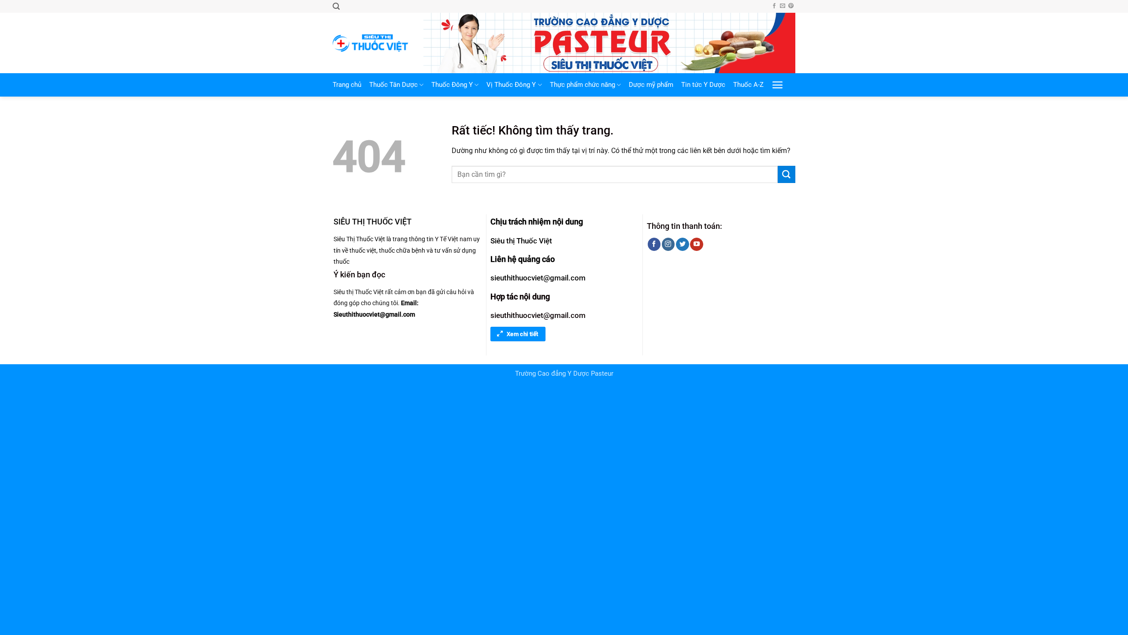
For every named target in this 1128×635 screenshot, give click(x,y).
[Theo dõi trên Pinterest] (791, 6)
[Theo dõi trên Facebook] (774, 6)
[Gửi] (786, 174)
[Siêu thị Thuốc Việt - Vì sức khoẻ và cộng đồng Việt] (371, 43)
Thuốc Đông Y (452, 85)
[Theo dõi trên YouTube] (696, 244)
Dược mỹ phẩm (651, 85)
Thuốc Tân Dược (393, 85)
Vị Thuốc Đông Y (511, 85)
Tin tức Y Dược (703, 85)
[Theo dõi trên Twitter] (682, 244)
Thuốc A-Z (748, 85)
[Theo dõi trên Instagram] (668, 244)
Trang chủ (347, 85)
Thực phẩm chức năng (582, 85)
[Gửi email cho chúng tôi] (782, 6)
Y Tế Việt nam (453, 239)
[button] (336, 6)
